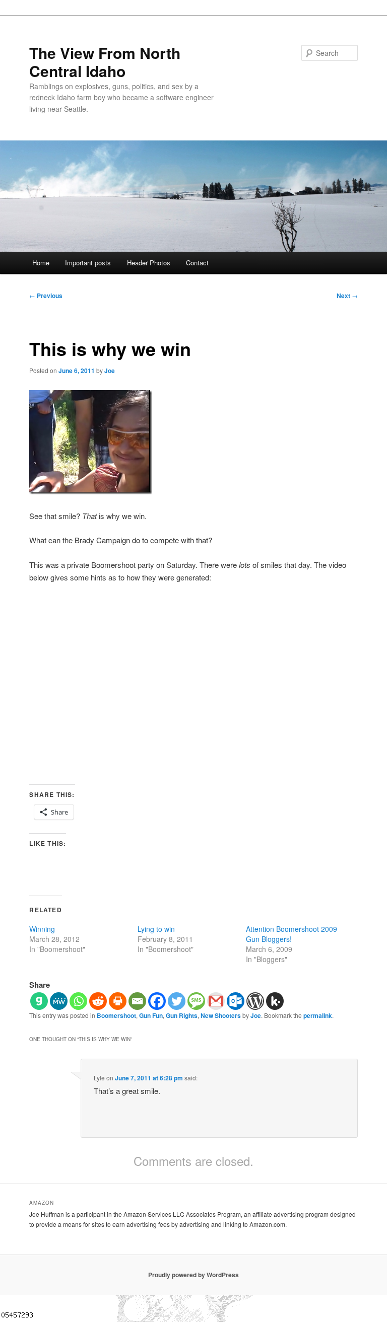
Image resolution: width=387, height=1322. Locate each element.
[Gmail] (216, 1001)
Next (347, 295)
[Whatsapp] (78, 1001)
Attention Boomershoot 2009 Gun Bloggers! (291, 934)
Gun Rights (182, 1015)
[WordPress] (255, 1001)
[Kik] (275, 1001)
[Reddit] (98, 1001)
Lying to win (156, 929)
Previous (45, 295)
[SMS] (196, 1001)
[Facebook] (157, 1001)
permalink (317, 1015)
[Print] (117, 1001)
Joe (109, 370)
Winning (42, 929)
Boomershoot (116, 1015)
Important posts (88, 262)
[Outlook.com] (235, 1001)
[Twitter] (176, 1001)
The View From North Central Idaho (104, 62)
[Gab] (39, 1001)
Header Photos (148, 262)
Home (40, 262)
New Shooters (221, 1015)
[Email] (137, 1001)
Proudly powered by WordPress (193, 1274)
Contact (197, 262)
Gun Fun (151, 1015)
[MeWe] (59, 1001)
